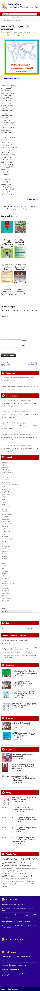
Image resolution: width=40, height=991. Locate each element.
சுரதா (10, 884)
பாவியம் (4, 566)
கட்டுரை (4, 497)
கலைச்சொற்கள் (6, 507)
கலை (3, 504)
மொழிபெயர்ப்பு (6, 588)
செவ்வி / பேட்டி (6, 529)
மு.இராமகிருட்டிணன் (8, 583)
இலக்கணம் (5, 480)
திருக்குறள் (5, 536)
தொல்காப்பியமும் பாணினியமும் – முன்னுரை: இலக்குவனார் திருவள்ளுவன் (20, 244)
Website (24, 350)
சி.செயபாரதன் (10, 209)
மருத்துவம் (5, 581)
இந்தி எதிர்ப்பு (6, 477)
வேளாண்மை (5, 603)
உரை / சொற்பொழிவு (7, 492)
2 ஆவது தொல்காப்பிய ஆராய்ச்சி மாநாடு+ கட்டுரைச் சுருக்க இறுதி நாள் (7, 244)
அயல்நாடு (15, 17)
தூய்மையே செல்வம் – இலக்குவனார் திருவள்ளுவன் (23, 808)
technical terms (7, 881)
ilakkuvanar (13, 862)
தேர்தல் (4, 541)
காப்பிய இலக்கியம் (7, 514)
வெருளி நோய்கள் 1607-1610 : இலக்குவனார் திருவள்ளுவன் (16, 423)
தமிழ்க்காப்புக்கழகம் (9, 876)
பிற (3, 568)
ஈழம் (3, 487)
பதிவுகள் (5, 635)
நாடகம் (4, 549)
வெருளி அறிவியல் (7, 598)
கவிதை (16, 206)
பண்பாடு (4, 558)
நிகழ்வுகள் (5, 551)
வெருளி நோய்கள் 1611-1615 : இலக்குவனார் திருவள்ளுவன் (16, 411)
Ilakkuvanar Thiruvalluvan (19, 859)
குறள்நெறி (5, 517)
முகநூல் (4, 586)
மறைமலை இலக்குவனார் (25, 873)
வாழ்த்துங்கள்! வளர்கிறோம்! (9, 969)
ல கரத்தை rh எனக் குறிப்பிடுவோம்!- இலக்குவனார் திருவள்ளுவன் (24, 778)
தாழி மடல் (31, 865)
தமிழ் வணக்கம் (21, 209)
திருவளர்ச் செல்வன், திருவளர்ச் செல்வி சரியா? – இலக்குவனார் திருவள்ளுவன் (23, 766)
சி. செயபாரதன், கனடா (32, 199)
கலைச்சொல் (18, 881)
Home (10, 17)
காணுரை (4, 512)
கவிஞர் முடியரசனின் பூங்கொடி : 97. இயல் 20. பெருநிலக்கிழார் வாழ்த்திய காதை (24, 839)
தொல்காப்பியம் (6, 546)
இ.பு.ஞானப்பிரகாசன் (9, 873)
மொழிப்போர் (5, 590)
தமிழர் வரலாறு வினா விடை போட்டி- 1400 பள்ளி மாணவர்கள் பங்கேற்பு (18, 974)
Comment (4, 316)
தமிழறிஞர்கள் (6, 531)
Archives (3, 608)
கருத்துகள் (14, 635)
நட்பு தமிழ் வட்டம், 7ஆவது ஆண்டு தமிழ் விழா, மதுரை (24, 704)
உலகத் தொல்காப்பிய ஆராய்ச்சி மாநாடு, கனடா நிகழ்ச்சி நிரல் (20, 294)
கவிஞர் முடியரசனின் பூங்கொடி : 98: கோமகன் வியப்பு (24, 828)
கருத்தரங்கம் (6, 502)
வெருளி (4, 595)
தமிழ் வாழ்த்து (31, 209)
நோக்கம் (4, 961)
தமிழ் (14, 870)
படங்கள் (4, 553)
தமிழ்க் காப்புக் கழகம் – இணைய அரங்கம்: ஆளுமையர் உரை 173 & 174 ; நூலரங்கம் (24, 693)
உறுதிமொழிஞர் (6, 494)
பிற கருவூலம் (24, 206)
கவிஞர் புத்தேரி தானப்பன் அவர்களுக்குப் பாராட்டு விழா (17, 653)
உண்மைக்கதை (6, 489)
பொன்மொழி (5, 578)
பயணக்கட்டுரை (6, 561)
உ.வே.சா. (5, 879)
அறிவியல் (5, 467)
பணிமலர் (4, 556)
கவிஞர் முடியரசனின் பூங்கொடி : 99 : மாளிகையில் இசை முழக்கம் (25, 818)
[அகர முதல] (20, 8)
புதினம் (4, 573)
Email (24, 345)
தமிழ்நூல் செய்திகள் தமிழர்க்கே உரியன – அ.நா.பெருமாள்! (6, 364)
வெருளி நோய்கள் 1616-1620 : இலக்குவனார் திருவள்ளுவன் (16, 400)
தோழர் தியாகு (26, 881)
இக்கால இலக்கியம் (7, 472)
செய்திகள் (5, 526)
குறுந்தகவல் (5, 519)
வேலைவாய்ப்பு (6, 600)
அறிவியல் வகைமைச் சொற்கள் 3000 (24, 884)
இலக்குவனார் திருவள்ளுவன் (12, 32)
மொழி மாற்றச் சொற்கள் (24, 876)
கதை (3, 499)
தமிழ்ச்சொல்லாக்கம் (24, 871)
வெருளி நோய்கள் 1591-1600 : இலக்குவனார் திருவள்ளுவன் (16, 445)
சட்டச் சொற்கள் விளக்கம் (23, 879)
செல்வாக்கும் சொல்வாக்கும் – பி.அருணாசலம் (14, 640)
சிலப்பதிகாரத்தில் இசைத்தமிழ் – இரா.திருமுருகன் (29, 363)
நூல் (4, 862)
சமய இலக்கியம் (6, 524)
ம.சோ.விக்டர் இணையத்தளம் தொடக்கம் (13, 965)
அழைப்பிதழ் (5, 470)
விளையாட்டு (5, 593)
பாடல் (3, 563)
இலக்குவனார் (6, 482)
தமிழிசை (4, 534)
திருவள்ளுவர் (7, 870)
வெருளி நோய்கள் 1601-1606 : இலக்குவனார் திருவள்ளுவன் (16, 434)
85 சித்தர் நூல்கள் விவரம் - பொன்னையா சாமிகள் (15, 956)
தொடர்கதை (5, 544)
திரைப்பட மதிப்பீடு (7, 539)
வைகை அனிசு (30, 868)
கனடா (3, 209)
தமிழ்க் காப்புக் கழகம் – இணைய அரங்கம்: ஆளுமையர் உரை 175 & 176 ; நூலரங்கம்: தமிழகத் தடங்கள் (19, 649)
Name (24, 340)
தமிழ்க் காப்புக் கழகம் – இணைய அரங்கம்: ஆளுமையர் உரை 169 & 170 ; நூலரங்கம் (24, 735)
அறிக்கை (5, 465)
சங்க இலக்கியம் (6, 521)
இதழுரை (4, 475)
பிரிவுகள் (24, 635)
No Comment (15, 35)
